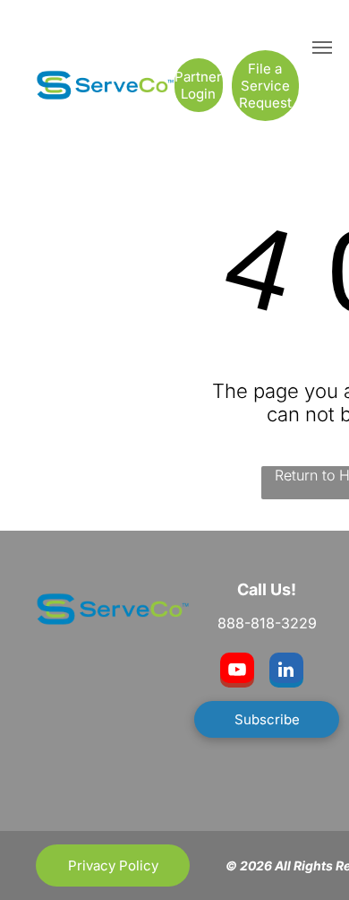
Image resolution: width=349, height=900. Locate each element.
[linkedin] (286, 672)
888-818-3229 (267, 623)
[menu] (322, 47)
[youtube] (237, 672)
